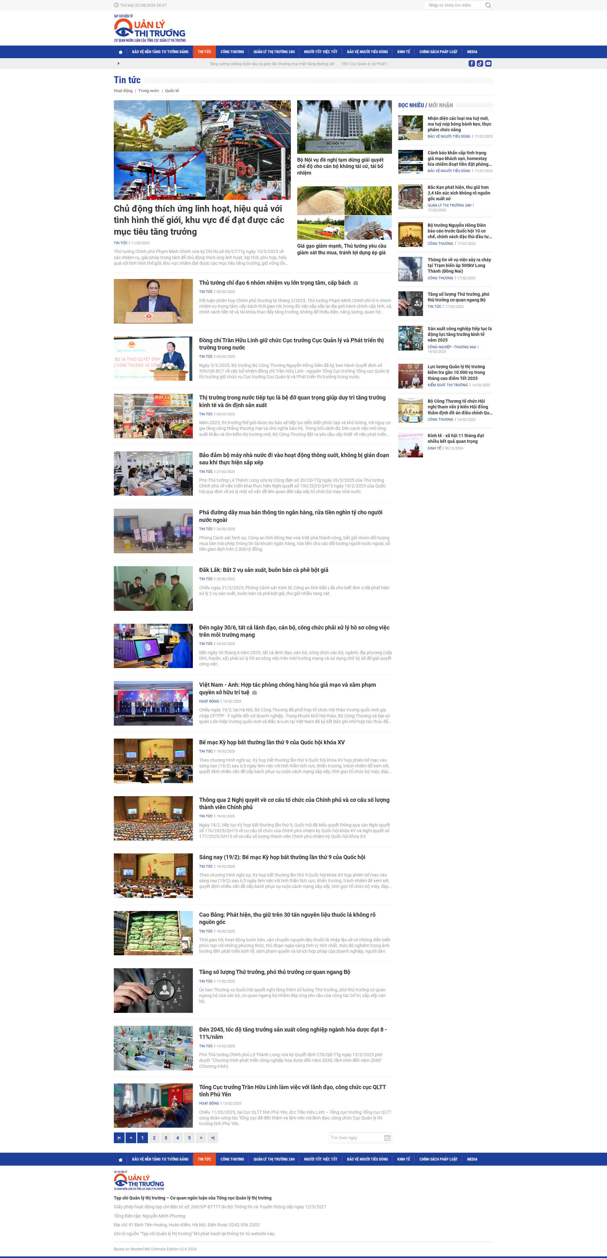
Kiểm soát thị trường (448, 385)
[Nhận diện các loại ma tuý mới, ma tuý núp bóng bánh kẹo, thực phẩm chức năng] (410, 127)
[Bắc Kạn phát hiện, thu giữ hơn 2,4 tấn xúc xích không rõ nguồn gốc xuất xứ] (410, 196)
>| (212, 1137)
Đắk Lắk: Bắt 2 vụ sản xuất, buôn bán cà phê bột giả (263, 570)
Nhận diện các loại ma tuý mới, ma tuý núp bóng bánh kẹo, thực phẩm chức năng (459, 124)
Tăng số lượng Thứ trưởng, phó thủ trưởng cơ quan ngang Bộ (274, 972)
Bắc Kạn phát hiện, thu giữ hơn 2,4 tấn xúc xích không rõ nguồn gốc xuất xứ (459, 193)
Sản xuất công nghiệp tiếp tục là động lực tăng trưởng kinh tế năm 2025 (460, 334)
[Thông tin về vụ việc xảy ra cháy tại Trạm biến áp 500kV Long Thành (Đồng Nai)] (410, 269)
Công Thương (232, 52)
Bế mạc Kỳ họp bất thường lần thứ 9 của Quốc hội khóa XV (272, 742)
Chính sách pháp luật (439, 52)
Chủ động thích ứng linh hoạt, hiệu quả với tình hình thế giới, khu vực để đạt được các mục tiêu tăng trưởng (199, 220)
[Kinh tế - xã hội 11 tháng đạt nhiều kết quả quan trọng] (410, 445)
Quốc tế (172, 90)
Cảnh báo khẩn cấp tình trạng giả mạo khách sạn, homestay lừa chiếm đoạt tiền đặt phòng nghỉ (458, 158)
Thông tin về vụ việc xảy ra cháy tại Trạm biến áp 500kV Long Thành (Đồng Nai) (459, 265)
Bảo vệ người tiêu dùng (367, 52)
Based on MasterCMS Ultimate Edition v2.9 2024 (155, 1249)
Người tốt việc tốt (321, 52)
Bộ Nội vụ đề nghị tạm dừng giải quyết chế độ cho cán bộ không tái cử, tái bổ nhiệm (340, 166)
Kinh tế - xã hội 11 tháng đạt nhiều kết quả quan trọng (456, 438)
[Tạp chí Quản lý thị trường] (150, 28)
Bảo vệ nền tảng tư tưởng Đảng (160, 52)
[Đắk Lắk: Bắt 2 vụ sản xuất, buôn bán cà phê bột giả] (153, 588)
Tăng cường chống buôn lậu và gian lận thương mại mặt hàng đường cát (239, 64)
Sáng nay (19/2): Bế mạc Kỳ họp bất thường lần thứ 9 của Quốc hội (282, 857)
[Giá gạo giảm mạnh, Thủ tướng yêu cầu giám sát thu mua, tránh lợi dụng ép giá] (344, 213)
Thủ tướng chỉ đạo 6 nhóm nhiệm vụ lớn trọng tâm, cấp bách (275, 282)
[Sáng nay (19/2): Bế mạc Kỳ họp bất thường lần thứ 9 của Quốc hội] (153, 875)
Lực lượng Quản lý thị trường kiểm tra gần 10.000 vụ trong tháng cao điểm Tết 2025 (456, 372)
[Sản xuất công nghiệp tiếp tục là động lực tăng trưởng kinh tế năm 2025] (410, 338)
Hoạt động (123, 90)
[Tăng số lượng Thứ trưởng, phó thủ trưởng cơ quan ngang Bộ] (153, 990)
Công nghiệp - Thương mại (452, 347)
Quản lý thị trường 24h (274, 52)
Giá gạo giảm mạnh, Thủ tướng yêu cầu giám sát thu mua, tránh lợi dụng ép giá (341, 249)
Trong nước (148, 90)
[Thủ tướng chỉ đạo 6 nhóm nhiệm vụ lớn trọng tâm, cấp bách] (153, 301)
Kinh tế (403, 52)
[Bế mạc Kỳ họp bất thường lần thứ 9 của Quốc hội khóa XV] (153, 761)
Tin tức (204, 52)
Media (472, 52)
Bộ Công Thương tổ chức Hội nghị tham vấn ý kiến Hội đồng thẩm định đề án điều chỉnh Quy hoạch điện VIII (460, 407)
